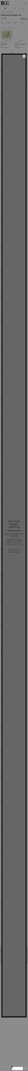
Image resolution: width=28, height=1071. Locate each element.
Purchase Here (14, 551)
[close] (24, 56)
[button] (25, 1068)
